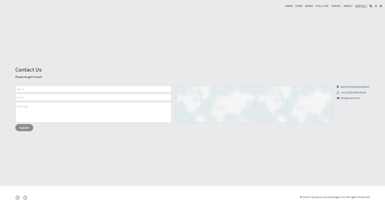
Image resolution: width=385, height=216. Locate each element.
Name (20, 89)
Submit (24, 128)
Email (20, 97)
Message (22, 106)
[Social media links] (376, 6)
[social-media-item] (17, 197)
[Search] (371, 6)
